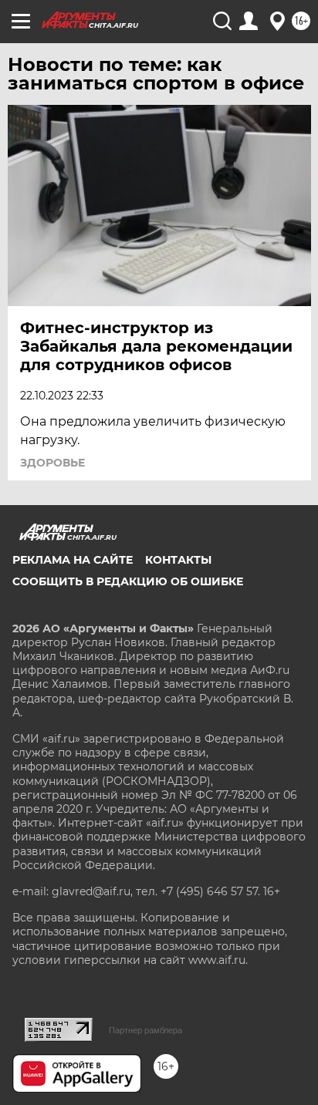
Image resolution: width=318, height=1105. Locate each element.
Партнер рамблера (145, 1030)
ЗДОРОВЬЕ (52, 462)
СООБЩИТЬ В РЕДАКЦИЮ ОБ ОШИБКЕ (127, 581)
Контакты (178, 560)
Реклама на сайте (72, 560)
